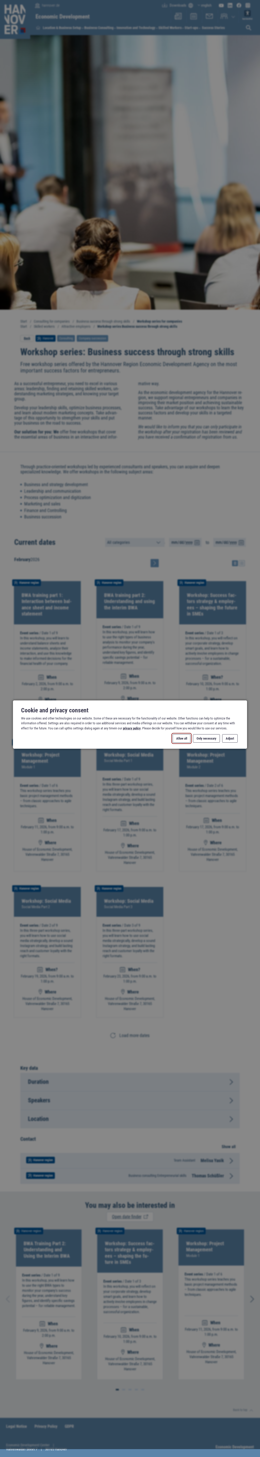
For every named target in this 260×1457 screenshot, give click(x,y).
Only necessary (206, 738)
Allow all (181, 738)
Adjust (230, 738)
